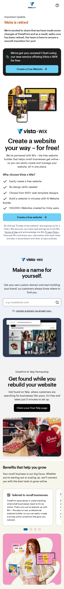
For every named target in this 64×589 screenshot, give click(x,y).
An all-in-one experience (39, 529)
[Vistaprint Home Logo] (32, 5)
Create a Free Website (29, 69)
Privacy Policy (52, 232)
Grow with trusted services (35, 529)
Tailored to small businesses (25, 529)
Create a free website (29, 217)
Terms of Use (11, 232)
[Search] (57, 302)
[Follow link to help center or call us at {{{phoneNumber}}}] (57, 5)
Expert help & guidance (31, 529)
